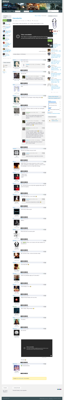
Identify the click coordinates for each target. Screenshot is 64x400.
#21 (21, 317)
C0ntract (14, 229)
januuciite (14, 240)
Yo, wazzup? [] (8, 23)
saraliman (14, 148)
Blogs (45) (55, 33)
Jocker (14, 207)
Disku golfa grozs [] (6, 55)
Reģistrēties (9, 11)
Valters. (14, 295)
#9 (21, 183)
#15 (21, 251)
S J (13, 218)
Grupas (53, 1)
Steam (56, 1)
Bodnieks (14, 284)
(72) (59, 30)
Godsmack (15, 328)
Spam (14, 84)
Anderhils (14, 262)
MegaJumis (15, 363)
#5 (21, 106)
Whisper (14, 161)
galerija (26, 70)
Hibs (27, 76)
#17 (21, 273)
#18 (21, 284)
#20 (21, 306)
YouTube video (44, 48)
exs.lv (59, 1)
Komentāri (49, 113)
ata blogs (39, 15)
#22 (21, 328)
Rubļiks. (14, 251)
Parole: (22, 11)
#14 (21, 240)
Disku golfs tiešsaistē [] (6, 39)
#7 (21, 161)
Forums (41, 1)
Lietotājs (57, 389)
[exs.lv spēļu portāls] (6, 1)
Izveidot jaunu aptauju (56, 113)
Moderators (59, 389)
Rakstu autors (58, 389)
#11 (21, 207)
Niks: (14, 11)
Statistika (50, 398)
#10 (21, 194)
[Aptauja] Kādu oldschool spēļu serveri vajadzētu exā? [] (7, 50)
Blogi (50, 1)
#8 (21, 172)
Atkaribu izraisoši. (55, 120)
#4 (21, 95)
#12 (21, 218)
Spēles (47, 1)
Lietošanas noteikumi (57, 398)
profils (23, 70)
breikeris (14, 95)
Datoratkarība (17, 18)
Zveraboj (16, 20)
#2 (21, 71)
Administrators (60, 389)
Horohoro (14, 71)
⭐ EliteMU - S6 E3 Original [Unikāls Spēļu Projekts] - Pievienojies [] (7, 44)
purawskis (14, 273)
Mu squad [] (8, 35)
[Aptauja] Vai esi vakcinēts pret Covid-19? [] (7, 32)
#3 (21, 84)
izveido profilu (20, 378)
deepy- (14, 317)
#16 (21, 262)
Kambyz (27, 140)
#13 (21, 229)
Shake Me (14, 194)
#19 (21, 295)
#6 (21, 148)
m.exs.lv (46, 398)
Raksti (44, 1)
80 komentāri (36, 20)
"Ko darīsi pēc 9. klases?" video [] (7, 27)
